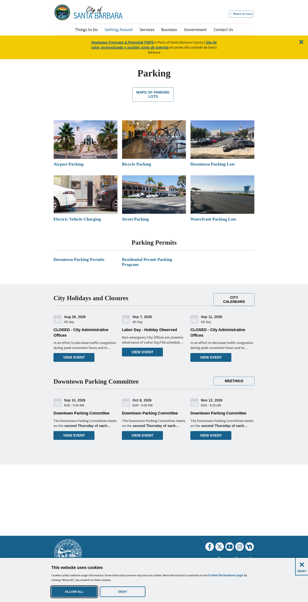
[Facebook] (209, 546)
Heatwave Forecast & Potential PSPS (122, 42)
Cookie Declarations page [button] (225, 575)
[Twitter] (219, 546)
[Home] (98, 12)
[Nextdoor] (249, 546)
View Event (74, 357)
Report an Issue (242, 13)
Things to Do (86, 29)
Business (169, 29)
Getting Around (118, 29)
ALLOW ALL (74, 591)
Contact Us (223, 29)
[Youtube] (229, 546)
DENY (122, 591)
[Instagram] (239, 546)
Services (147, 29)
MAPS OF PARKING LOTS (153, 94)
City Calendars (234, 300)
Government (195, 29)
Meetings (234, 381)
